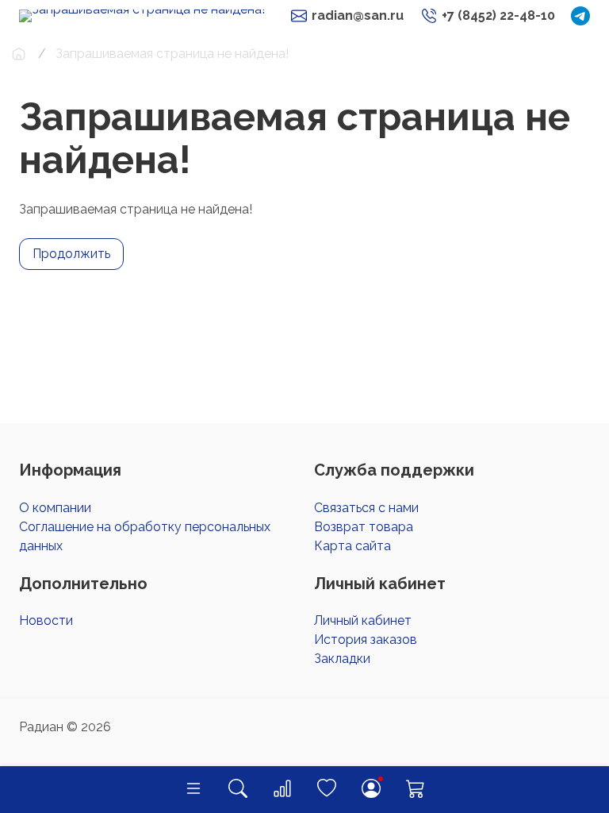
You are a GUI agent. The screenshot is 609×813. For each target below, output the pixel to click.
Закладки (342, 658)
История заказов (365, 639)
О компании (55, 507)
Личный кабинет (363, 620)
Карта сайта (352, 545)
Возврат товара (363, 526)
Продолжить (71, 253)
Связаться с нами (366, 507)
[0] (282, 789)
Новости (46, 620)
